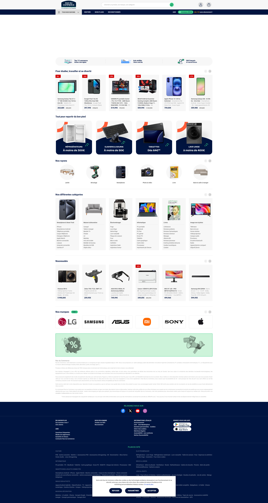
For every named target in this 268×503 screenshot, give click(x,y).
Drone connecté (122, 473)
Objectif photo (195, 247)
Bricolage (94, 183)
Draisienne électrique (164, 497)
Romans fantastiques (171, 231)
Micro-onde (114, 240)
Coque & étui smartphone (107, 473)
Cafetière (113, 243)
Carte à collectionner (163, 475)
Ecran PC (140, 236)
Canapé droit (81, 497)
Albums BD (167, 238)
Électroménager (115, 222)
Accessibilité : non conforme (143, 433)
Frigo (112, 227)
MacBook (70, 465)
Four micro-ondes (159, 457)
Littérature (167, 227)
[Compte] (201, 4)
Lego (137, 475)
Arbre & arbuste (150, 465)
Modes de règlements (62, 434)
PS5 (56, 455)
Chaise (86, 234)
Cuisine (166, 247)
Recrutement (99, 424)
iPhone (59, 227)
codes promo (65, 393)
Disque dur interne (112, 465)
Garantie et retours (61, 437)
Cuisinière (149, 457)
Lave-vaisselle (176, 455)
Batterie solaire (154, 467)
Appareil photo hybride (63, 485)
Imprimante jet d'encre (144, 247)
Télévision (193, 227)
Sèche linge (113, 231)
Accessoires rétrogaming (98, 455)
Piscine (196, 465)
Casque (78, 487)
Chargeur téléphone (63, 236)
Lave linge (113, 229)
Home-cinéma (194, 231)
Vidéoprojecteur (195, 234)
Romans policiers (169, 229)
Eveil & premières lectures (172, 243)
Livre (174, 183)
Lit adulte (65, 495)
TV (83, 485)
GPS (191, 497)
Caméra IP (60, 247)
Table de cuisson (187, 455)
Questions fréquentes (62, 432)
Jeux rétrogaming (71, 457)
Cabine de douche (187, 465)
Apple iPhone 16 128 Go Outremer (172, 100)
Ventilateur (160, 465)
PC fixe (139, 231)
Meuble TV (87, 231)
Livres (166, 222)
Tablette (139, 238)
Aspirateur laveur (115, 247)
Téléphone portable (63, 231)
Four (111, 238)
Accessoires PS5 (82, 455)
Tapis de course (188, 495)
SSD (129, 465)
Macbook (140, 229)
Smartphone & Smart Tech (65, 222)
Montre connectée (63, 240)
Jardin (67, 183)
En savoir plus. (149, 484)
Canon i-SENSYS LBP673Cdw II (147, 290)
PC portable (141, 227)
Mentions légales (140, 431)
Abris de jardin (205, 465)
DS (108, 455)
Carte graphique (142, 240)
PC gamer (140, 234)
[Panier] (209, 4)
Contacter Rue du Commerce (65, 439)
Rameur (153, 497)
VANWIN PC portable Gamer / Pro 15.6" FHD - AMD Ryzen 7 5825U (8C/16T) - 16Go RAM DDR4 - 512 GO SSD (120, 102)
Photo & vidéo (147, 183)
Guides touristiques (170, 245)
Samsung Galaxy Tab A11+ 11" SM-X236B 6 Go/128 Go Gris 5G (67, 101)
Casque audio (194, 236)
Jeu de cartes (201, 475)
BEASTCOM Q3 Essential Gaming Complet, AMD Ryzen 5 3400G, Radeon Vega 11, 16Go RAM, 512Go (147, 102)
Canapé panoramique (69, 497)
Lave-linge (149, 455)
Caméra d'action (69, 487)
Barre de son (194, 229)
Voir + (74, 312)
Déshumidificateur (142, 467)
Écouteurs (193, 238)
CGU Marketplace (144, 424)
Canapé (86, 227)
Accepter (152, 491)
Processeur (140, 245)
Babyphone (194, 485)
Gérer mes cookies (140, 429)
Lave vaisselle (114, 234)
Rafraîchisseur (175, 465)
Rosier (167, 465)
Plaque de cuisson (116, 236)
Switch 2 (73, 455)
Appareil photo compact (198, 245)
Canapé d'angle (80, 495)
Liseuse (59, 243)
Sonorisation (114, 455)
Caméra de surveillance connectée (67, 475)
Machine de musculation (180, 497)
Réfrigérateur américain (162, 455)
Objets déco (87, 247)
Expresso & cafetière (205, 455)
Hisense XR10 (62, 289)
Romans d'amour (169, 234)
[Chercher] (172, 5)
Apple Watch (61, 238)
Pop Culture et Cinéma (147, 475)
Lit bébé (201, 485)
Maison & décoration (90, 222)
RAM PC (102, 465)
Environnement (139, 422)
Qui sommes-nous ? (62, 422)
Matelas (86, 238)
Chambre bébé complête (181, 485)
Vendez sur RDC (100, 422)
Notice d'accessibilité (141, 435)
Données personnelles (141, 427)
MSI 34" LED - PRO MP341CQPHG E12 (170, 290)
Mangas (166, 236)
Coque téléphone (62, 234)
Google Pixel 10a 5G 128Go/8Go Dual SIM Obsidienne (91, 101)
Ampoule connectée (63, 245)
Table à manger (88, 229)
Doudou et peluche (189, 475)
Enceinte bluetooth (196, 240)
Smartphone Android (63, 229)
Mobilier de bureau (89, 243)
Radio (192, 243)
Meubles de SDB (89, 245)
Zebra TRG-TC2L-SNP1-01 (93, 289)
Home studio (59, 457)
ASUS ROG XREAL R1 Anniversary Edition (118, 290)
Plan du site (134, 447)
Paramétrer (133, 491)
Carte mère (140, 243)
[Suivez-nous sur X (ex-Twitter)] (130, 411)
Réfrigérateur (140, 455)
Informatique (141, 222)
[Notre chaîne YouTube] (138, 411)
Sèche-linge (141, 457)
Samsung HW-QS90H (198, 289)
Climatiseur (140, 465)
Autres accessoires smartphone (90, 475)
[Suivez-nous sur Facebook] (123, 411)
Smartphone (121, 183)
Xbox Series (123, 455)
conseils (57, 393)
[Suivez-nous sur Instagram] (145, 411)
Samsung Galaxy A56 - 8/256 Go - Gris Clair (200, 100)
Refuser (115, 491)
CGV (135, 424)
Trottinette (146, 497)
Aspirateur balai (115, 245)
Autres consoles (64, 455)
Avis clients (59, 424)
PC (65, 465)
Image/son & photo (196, 222)
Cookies (152, 427)
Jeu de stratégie (176, 475)
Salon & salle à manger (200, 183)
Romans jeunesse (169, 240)
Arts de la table (88, 240)
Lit (84, 236)
